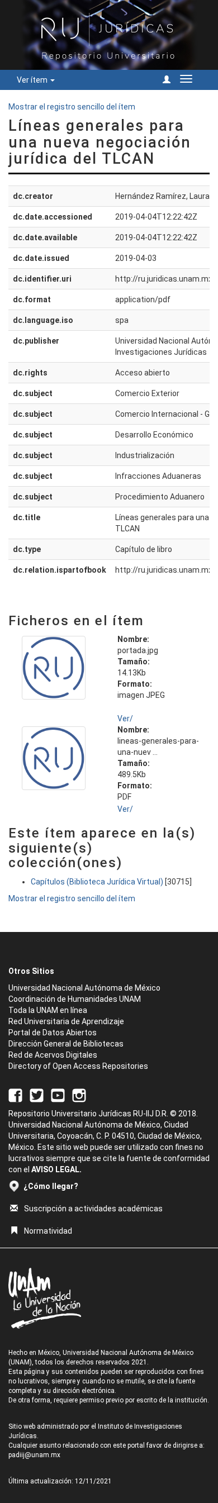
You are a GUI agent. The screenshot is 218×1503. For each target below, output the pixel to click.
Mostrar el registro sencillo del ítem (71, 106)
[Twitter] (37, 1094)
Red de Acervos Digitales (52, 1054)
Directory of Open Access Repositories (78, 1066)
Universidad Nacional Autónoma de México (84, 987)
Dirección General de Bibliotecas (66, 1043)
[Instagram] (79, 1094)
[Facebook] (15, 1094)
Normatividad (48, 1230)
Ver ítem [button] (33, 79)
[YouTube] (58, 1094)
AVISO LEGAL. (56, 1169)
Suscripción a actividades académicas (93, 1208)
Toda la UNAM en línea (47, 1010)
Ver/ (125, 718)
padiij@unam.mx (34, 1455)
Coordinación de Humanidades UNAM (74, 999)
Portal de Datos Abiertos (52, 1032)
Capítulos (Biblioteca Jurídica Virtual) (97, 881)
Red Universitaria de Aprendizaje (66, 1021)
